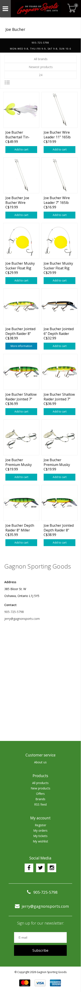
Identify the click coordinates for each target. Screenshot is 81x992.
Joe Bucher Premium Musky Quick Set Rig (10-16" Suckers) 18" (58, 462)
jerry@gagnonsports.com (22, 619)
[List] (7, 82)
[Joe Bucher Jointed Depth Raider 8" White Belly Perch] (21, 306)
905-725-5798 (14, 612)
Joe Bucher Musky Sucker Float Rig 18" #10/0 (20, 265)
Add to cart (21, 149)
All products (40, 783)
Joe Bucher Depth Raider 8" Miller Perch (19, 527)
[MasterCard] (24, 983)
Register (40, 825)
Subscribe (40, 950)
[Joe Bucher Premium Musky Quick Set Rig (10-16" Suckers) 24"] (21, 437)
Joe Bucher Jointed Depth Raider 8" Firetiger (59, 527)
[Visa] (40, 983)
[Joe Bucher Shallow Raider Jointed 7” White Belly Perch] (59, 372)
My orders (40, 830)
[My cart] (72, 8)
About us (40, 762)
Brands (40, 799)
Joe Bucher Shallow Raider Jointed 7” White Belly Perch (59, 396)
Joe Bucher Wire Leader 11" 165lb (57, 134)
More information (21, 346)
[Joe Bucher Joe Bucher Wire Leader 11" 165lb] (21, 175)
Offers (40, 794)
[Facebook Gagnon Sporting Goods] (29, 868)
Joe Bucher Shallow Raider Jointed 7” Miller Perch (21, 396)
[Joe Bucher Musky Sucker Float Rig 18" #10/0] (21, 241)
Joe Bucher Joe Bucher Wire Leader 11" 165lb (18, 200)
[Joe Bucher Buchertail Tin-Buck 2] (21, 110)
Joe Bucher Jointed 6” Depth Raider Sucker (59, 331)
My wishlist (40, 841)
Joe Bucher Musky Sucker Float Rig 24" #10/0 (58, 265)
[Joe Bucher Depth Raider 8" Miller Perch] (21, 503)
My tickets (40, 836)
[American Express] (55, 983)
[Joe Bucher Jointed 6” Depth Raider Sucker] (59, 306)
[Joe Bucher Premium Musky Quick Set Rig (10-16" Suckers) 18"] (59, 437)
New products (40, 788)
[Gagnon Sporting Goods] (38, 8)
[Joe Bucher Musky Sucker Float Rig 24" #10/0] (59, 241)
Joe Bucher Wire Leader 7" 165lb (57, 200)
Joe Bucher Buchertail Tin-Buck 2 (17, 134)
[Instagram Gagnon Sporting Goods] (52, 868)
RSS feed (40, 804)
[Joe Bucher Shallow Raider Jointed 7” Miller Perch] (21, 372)
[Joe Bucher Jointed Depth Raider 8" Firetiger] (59, 503)
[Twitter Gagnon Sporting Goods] (40, 868)
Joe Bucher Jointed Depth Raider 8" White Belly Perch (20, 331)
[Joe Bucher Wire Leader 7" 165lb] (59, 175)
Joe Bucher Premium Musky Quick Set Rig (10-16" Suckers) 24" (19, 462)
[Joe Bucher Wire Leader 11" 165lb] (59, 110)
